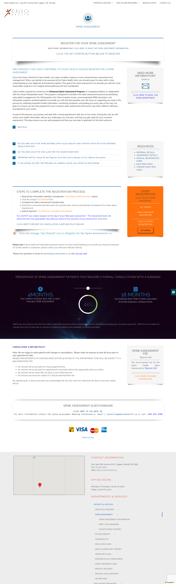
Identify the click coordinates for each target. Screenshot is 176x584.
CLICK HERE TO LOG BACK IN (87, 411)
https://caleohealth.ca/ (106, 470)
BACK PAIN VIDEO (144, 164)
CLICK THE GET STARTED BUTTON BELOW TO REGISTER (88, 53)
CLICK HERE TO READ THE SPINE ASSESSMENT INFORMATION (101, 48)
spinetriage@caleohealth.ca (55, 253)
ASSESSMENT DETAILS (146, 155)
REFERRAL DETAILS (145, 152)
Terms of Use (88, 437)
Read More (102, 219)
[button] (67, 127)
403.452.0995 (101, 467)
